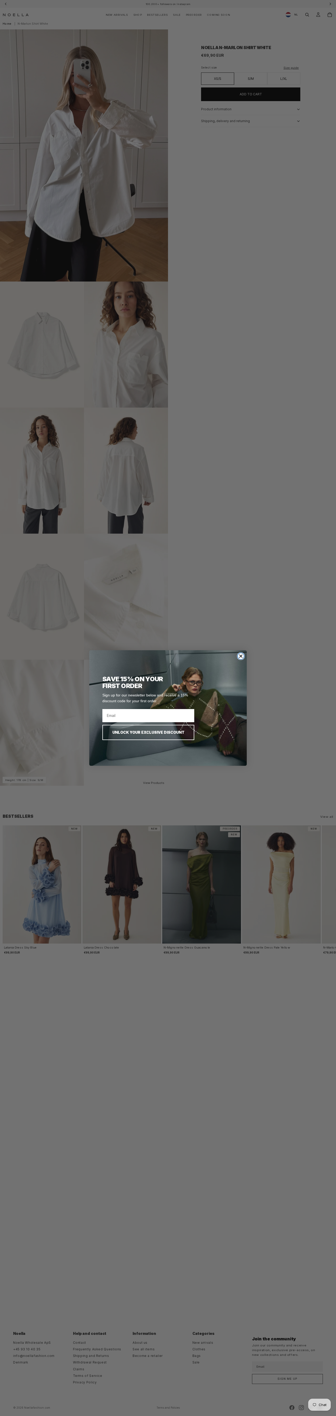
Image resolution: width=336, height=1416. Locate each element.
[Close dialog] (241, 656)
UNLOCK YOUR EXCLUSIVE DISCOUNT (148, 732)
